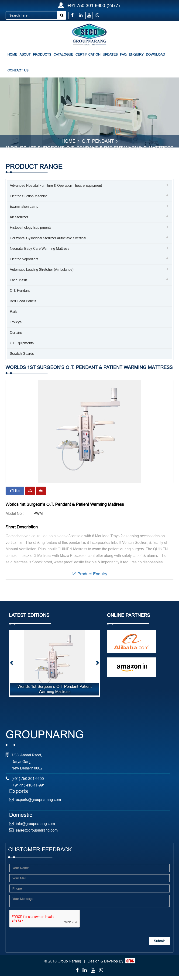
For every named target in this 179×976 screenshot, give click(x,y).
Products (42, 54)
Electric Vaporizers (24, 259)
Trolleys (16, 322)
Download (155, 54)
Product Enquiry (91, 573)
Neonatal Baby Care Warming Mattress (39, 248)
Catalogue (63, 54)
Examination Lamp (24, 206)
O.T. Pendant (20, 290)
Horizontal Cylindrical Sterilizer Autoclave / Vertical (48, 238)
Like (16, 491)
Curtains (16, 332)
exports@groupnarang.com (38, 799)
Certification (88, 54)
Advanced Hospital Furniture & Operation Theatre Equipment (56, 185)
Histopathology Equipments (31, 227)
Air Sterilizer (19, 217)
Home (12, 54)
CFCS (130, 960)
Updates (110, 54)
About (25, 54)
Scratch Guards (22, 353)
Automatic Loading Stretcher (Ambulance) (41, 269)
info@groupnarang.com (35, 824)
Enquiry (136, 54)
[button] (11, 663)
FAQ (123, 54)
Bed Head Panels (23, 301)
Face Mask (18, 280)
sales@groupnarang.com (37, 830)
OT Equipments (22, 343)
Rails (13, 311)
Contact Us (17, 70)
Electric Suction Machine (29, 196)
